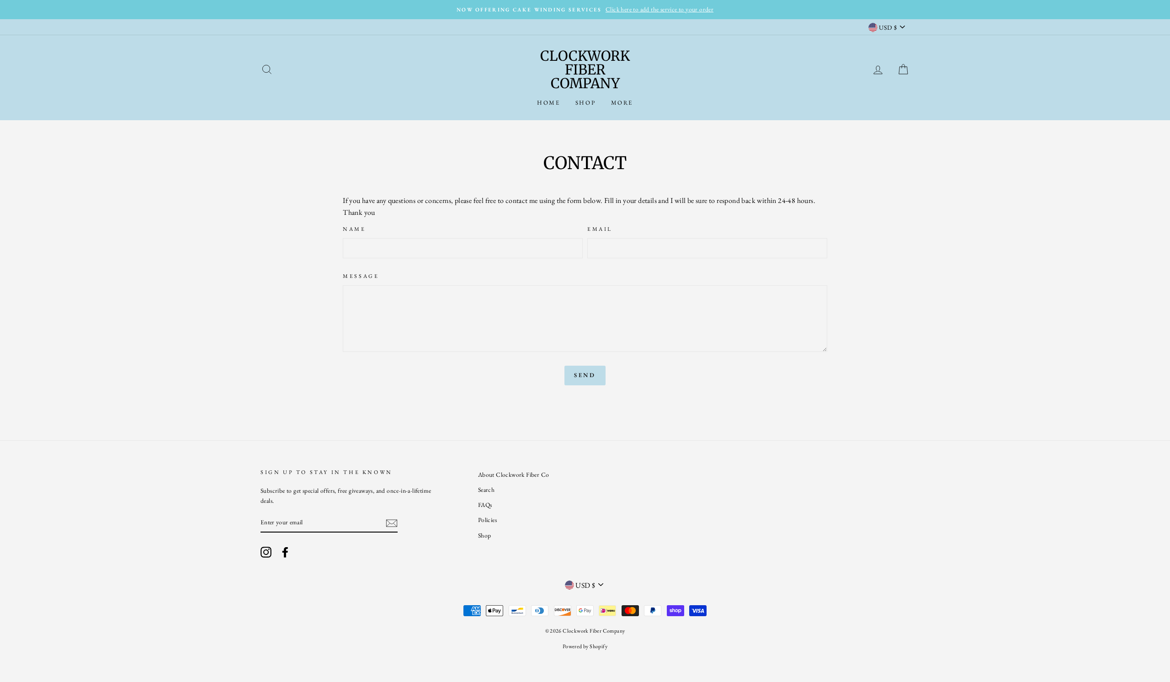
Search (486, 489)
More (622, 103)
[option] (585, 10)
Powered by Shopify (585, 646)
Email (599, 229)
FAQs (485, 505)
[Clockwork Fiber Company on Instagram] (266, 551)
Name (354, 229)
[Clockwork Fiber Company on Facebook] (285, 551)
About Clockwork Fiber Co (513, 474)
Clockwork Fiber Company (585, 69)
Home (548, 103)
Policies (487, 520)
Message (361, 276)
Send (585, 375)
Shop (585, 103)
